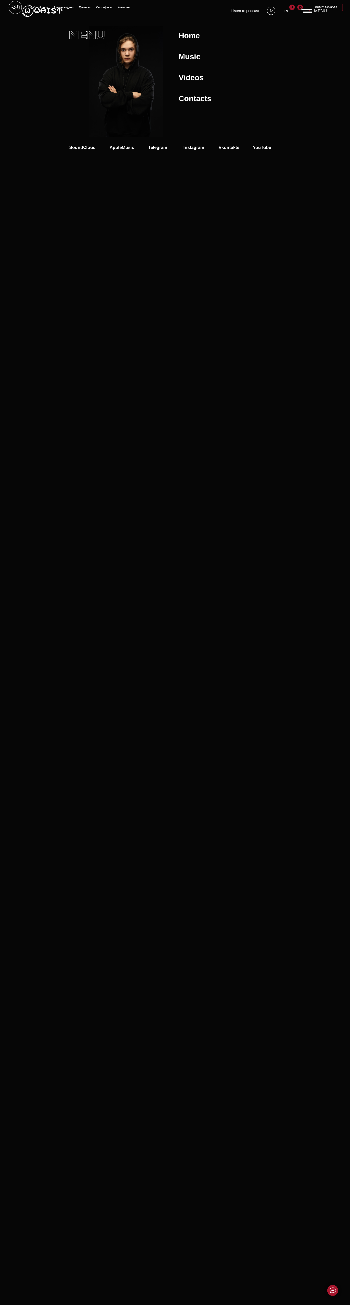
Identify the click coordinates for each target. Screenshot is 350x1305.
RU (286, 11)
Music (189, 56)
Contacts (195, 98)
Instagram (193, 147)
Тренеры (85, 7)
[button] (306, 11)
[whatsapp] (300, 7)
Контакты (124, 7)
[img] (271, 11)
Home (189, 35)
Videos (191, 77)
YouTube (262, 147)
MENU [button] (320, 10)
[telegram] (292, 7)
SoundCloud (82, 147)
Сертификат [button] (104, 7)
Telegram (157, 147)
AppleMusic (122, 147)
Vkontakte (229, 147)
